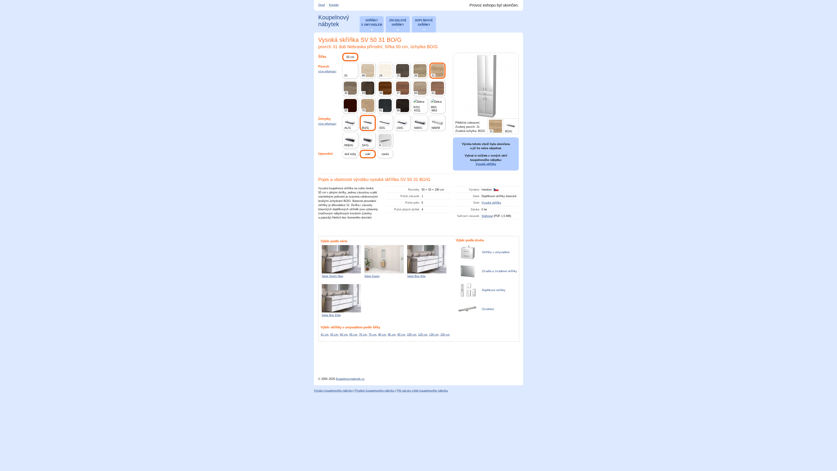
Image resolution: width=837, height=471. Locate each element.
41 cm (324, 334)
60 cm (344, 334)
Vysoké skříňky (486, 164)
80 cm (382, 334)
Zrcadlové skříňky (398, 22)
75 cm (372, 334)
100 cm (411, 334)
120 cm (422, 334)
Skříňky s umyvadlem (371, 22)
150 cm (445, 334)
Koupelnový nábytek (333, 20)
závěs (385, 154)
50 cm (350, 57)
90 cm (401, 334)
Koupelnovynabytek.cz (350, 379)
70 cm (363, 334)
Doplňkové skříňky (424, 22)
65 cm (353, 334)
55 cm (334, 334)
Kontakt (334, 5)
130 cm (434, 334)
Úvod (321, 5)
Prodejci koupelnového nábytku (375, 390)
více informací (327, 71)
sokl (367, 154)
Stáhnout (487, 216)
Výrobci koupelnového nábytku (333, 390)
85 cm (392, 334)
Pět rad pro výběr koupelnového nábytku (422, 390)
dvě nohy (350, 154)
